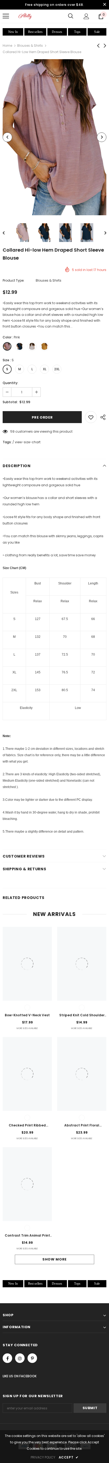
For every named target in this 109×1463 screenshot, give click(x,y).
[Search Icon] (70, 16)
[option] (54, 137)
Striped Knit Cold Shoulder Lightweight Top (82, 1015)
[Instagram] (20, 1358)
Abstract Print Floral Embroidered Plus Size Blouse (82, 1125)
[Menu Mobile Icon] (6, 16)
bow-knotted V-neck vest (27, 1015)
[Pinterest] (32, 1358)
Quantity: (10, 383)
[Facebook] (7, 1358)
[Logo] (25, 16)
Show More (54, 1259)
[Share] (101, 417)
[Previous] (7, 137)
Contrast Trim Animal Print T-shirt (27, 1235)
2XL (57, 369)
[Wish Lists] (91, 417)
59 (12, 431)
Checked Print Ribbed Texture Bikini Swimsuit (27, 1125)
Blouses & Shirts (30, 45)
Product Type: (13, 280)
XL (44, 369)
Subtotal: (10, 402)
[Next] (101, 137)
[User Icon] (86, 16)
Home (7, 45)
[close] (104, 4)
